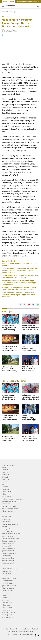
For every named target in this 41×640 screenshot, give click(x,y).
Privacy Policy (25, 629)
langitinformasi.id (8, 560)
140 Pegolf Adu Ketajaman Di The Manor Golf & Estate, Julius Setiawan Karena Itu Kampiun (19, 289)
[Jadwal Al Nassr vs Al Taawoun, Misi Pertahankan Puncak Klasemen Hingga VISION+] (10, 339)
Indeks (5, 629)
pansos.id (5, 598)
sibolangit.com (7, 615)
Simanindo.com (27, 634)
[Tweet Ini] (24, 304)
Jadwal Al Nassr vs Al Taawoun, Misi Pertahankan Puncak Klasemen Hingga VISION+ (20, 277)
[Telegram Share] (33, 304)
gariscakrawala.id (8, 551)
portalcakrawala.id (8, 583)
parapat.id (5, 489)
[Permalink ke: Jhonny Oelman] (3, 31)
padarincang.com (8, 465)
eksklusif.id (5, 479)
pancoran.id (6, 472)
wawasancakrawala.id (9, 569)
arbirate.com (6, 504)
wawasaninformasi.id (9, 578)
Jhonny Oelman (10, 30)
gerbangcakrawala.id (9, 553)
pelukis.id (5, 470)
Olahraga (5, 16)
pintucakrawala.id (8, 563)
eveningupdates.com (9, 529)
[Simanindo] (10, 5)
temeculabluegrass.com (10, 509)
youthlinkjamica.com (9, 501)
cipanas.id (5, 477)
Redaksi (35, 629)
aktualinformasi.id (8, 543)
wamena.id (5, 487)
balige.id (4, 494)
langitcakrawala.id (8, 558)
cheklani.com (6, 517)
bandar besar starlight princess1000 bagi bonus (18, 453)
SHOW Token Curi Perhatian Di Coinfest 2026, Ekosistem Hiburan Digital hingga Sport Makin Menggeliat (18, 295)
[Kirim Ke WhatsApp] (37, 304)
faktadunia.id (6, 546)
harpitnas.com (7, 607)
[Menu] (3, 6)
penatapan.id (6, 492)
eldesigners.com (7, 511)
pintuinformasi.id (7, 576)
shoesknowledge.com (9, 541)
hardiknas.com (7, 603)
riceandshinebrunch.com (10, 539)
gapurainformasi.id (8, 548)
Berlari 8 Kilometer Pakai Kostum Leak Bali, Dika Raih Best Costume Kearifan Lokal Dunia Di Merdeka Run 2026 (19, 271)
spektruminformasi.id (9, 586)
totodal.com (6, 519)
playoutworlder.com (9, 506)
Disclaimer (11, 631)
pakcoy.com (6, 605)
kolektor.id (5, 467)
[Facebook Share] (20, 304)
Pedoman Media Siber (26, 631)
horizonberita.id (7, 581)
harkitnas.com (7, 610)
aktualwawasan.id (8, 588)
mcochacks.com (7, 531)
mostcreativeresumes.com (11, 534)
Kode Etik (13, 629)
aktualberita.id (6, 571)
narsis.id (4, 595)
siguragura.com (7, 617)
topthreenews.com (8, 496)
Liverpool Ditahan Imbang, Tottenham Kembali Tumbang (19, 264)
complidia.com (7, 526)
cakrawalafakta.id (8, 573)
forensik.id (5, 600)
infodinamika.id (7, 593)
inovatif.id (5, 482)
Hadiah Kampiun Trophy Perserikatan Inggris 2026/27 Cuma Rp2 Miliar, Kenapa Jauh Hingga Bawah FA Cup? (19, 283)
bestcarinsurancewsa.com (11, 524)
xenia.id (4, 484)
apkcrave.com (6, 522)
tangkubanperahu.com (9, 612)
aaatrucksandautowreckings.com (13, 499)
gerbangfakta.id (7, 590)
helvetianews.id (7, 556)
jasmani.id (5, 475)
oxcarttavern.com (8, 536)
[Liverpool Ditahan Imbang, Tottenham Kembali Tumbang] (10, 319)
